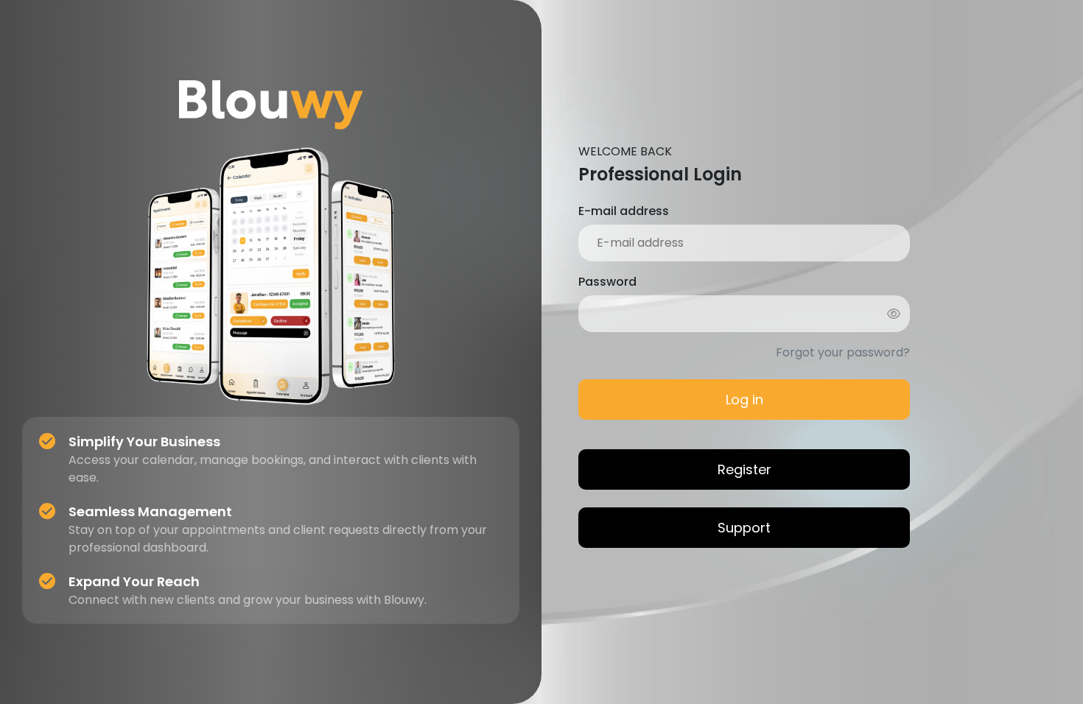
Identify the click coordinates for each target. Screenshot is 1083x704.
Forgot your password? (843, 352)
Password (607, 281)
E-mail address (623, 211)
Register (744, 469)
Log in (744, 399)
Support (744, 527)
